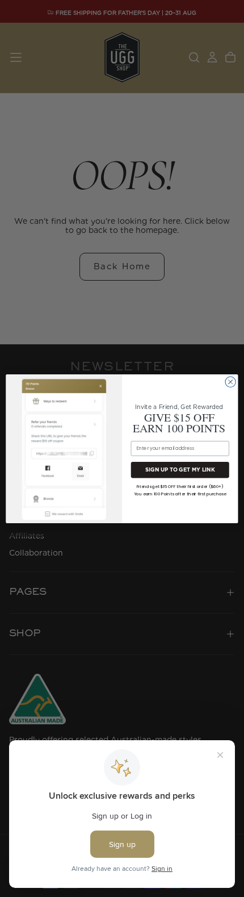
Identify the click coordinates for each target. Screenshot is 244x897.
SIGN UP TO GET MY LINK (180, 469)
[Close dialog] (230, 382)
